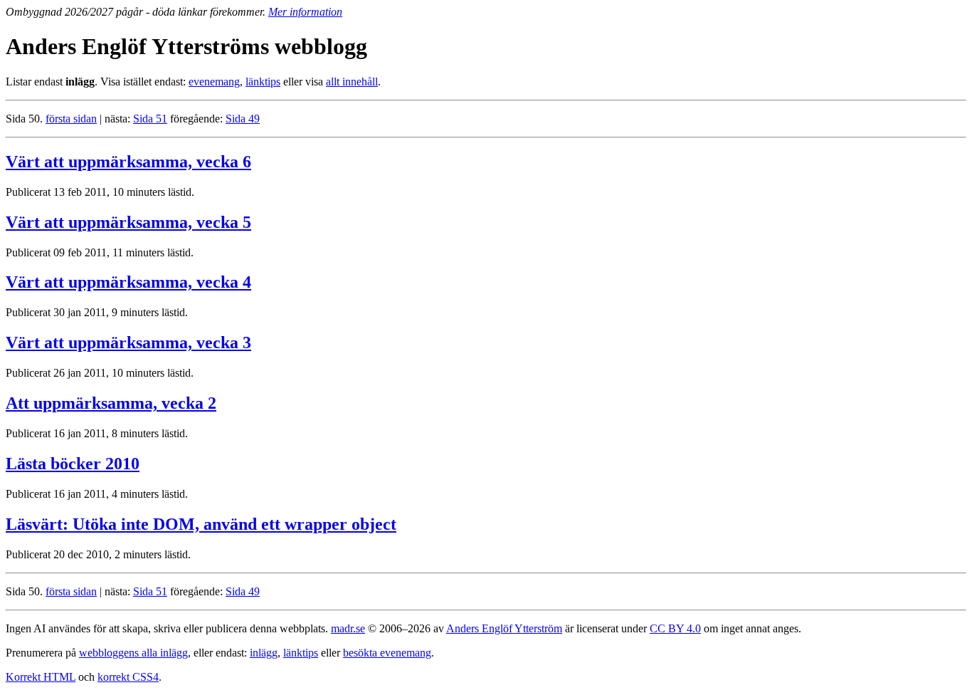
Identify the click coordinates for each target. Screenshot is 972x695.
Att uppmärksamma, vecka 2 (111, 403)
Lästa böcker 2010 (72, 463)
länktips (262, 81)
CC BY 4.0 (675, 628)
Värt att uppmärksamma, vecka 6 (128, 161)
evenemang (214, 81)
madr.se (348, 628)
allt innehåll (352, 81)
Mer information (305, 12)
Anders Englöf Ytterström (504, 628)
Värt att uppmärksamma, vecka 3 (128, 342)
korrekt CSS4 (128, 677)
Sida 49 (243, 119)
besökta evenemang (387, 653)
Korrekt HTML (40, 677)
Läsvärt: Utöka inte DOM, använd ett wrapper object (201, 524)
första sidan (71, 119)
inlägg (264, 653)
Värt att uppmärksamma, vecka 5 (128, 222)
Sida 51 (150, 119)
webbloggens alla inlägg (133, 653)
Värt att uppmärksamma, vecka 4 (128, 282)
